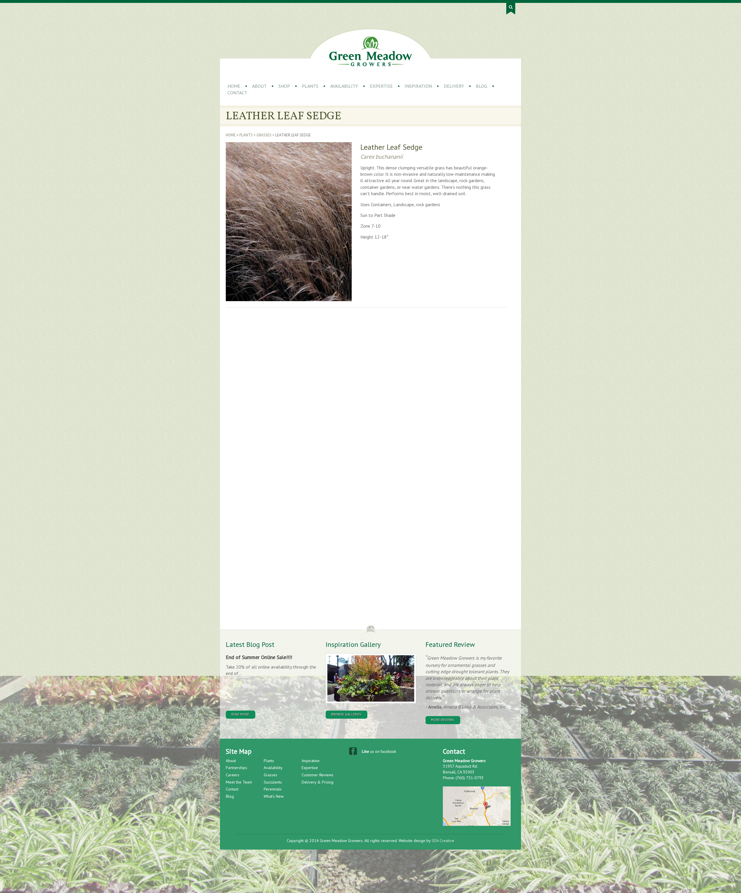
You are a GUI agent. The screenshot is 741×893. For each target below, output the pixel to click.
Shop (284, 86)
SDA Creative (443, 840)
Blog (481, 86)
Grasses (264, 135)
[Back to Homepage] (371, 51)
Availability (344, 86)
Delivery (454, 86)
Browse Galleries (346, 714)
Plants (310, 86)
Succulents (273, 782)
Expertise (381, 86)
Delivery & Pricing (317, 782)
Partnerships (236, 767)
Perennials (273, 789)
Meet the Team (239, 782)
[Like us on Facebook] (373, 752)
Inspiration (418, 86)
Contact (237, 93)
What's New (274, 796)
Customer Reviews (317, 774)
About (259, 86)
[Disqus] (320, 393)
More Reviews (442, 720)
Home (234, 86)
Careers (232, 774)
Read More (240, 714)
